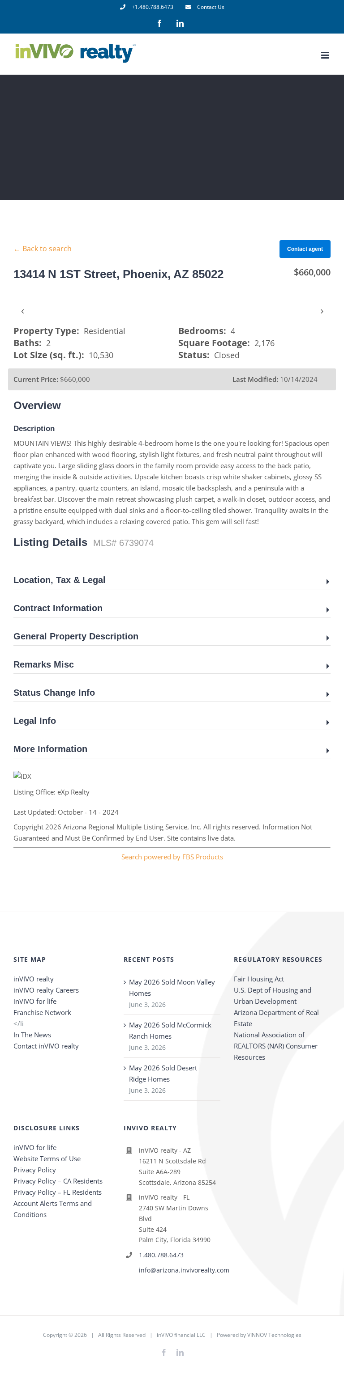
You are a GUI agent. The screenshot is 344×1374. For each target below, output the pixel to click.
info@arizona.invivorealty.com (179, 1270)
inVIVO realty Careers (46, 989)
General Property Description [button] (75, 636)
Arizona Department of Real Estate (276, 1018)
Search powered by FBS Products (172, 856)
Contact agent (305, 249)
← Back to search (42, 249)
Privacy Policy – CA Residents (58, 1180)
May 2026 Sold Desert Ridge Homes (163, 1073)
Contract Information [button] (58, 608)
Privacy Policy (34, 1169)
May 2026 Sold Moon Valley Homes (172, 987)
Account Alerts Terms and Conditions (52, 1209)
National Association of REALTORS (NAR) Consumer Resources (276, 1045)
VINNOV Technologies (274, 1335)
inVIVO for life (34, 1001)
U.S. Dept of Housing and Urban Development (272, 995)
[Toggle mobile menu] (326, 55)
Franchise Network (42, 1012)
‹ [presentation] (22, 310)
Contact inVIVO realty (46, 1045)
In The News (32, 1034)
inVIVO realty (33, 978)
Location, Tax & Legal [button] (59, 580)
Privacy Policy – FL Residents (57, 1192)
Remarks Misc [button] (43, 664)
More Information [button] (50, 749)
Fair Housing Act (259, 978)
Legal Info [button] (34, 721)
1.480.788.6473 (161, 1255)
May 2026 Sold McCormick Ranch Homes (170, 1030)
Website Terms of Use (47, 1158)
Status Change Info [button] (54, 693)
